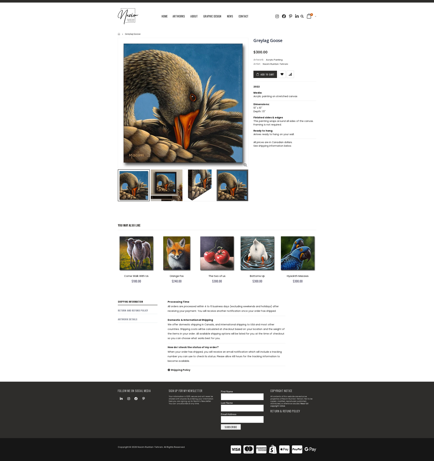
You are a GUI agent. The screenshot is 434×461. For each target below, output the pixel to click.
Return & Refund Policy (285, 411)
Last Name (227, 402)
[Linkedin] (297, 16)
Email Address (228, 414)
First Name (227, 391)
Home (119, 34)
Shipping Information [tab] (130, 301)
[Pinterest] (290, 16)
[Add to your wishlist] (282, 74)
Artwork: (258, 59)
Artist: (257, 64)
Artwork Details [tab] (127, 319)
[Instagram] (277, 16)
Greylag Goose (267, 40)
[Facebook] (284, 16)
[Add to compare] (290, 74)
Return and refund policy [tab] (133, 310)
